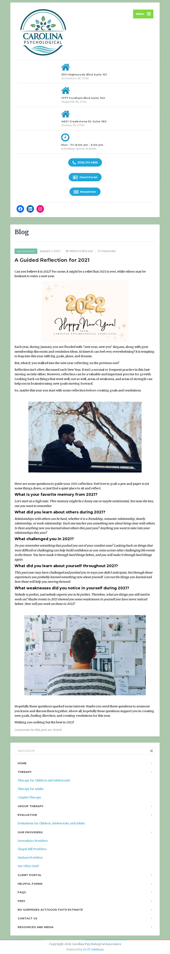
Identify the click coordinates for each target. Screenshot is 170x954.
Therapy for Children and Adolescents (44, 780)
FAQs (22, 892)
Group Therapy (30, 806)
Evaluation (27, 814)
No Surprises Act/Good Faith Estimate (50, 909)
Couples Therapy (29, 797)
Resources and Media (35, 927)
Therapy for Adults (31, 789)
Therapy (25, 772)
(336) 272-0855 (87, 162)
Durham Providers (30, 857)
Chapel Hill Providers (32, 849)
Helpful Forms (30, 883)
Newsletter (88, 191)
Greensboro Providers (33, 841)
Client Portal (88, 177)
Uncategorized (26, 251)
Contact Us (27, 918)
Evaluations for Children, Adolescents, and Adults (51, 823)
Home (22, 763)
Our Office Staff (28, 866)
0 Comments (107, 251)
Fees (21, 901)
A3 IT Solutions (93, 949)
